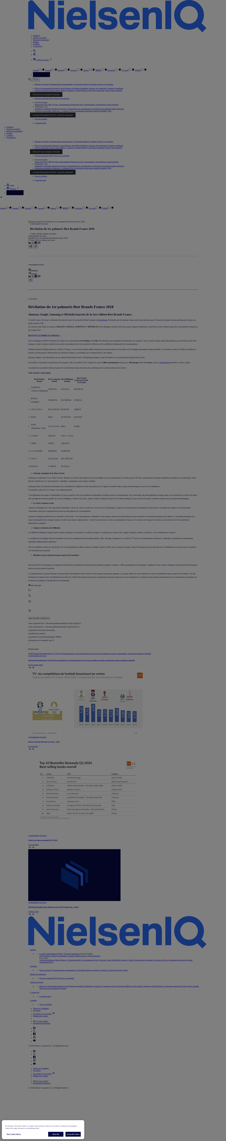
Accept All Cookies (73, 1134)
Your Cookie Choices (14, 1134)
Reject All (55, 1134)
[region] (43, 1129)
